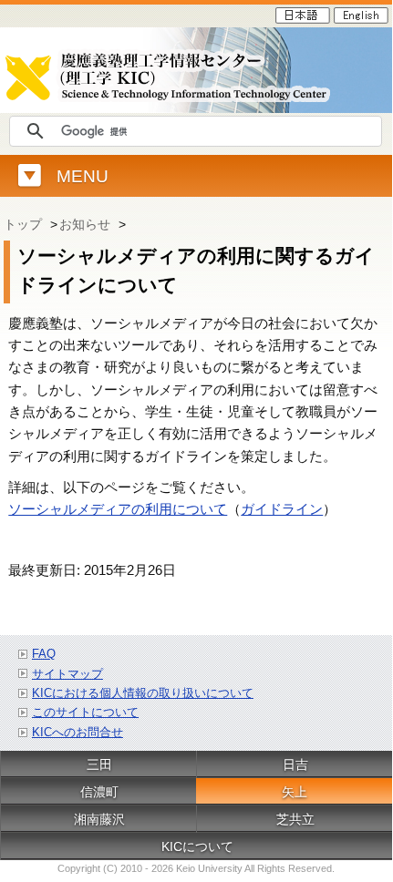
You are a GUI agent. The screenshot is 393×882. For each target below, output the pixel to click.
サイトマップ (67, 674)
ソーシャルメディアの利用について (117, 509)
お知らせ (84, 224)
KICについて (197, 846)
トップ (23, 224)
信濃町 (99, 792)
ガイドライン (282, 509)
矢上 (294, 792)
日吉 (295, 764)
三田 (99, 764)
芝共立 (295, 819)
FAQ (44, 654)
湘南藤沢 (99, 819)
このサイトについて (85, 712)
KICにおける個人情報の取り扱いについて (142, 693)
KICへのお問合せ (77, 732)
